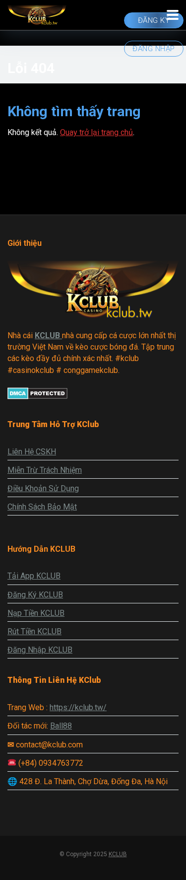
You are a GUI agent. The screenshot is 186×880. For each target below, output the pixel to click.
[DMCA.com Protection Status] (37, 396)
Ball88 (61, 726)
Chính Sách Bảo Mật (42, 507)
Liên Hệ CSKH (31, 451)
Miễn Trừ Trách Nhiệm (44, 470)
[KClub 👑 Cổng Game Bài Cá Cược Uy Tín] (36, 13)
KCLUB (118, 854)
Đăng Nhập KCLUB (39, 650)
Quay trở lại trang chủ (96, 132)
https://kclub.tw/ (78, 707)
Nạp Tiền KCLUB (35, 613)
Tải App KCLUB (34, 576)
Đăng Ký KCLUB (35, 594)
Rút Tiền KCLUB (34, 631)
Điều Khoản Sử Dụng (43, 488)
